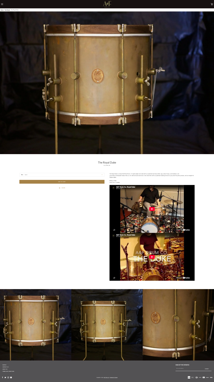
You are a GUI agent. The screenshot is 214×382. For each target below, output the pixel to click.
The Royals (7, 10)
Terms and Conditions (8, 371)
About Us (5, 369)
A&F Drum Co (106, 377)
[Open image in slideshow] (107, 82)
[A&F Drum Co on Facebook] (2, 377)
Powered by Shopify (114, 377)
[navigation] (2, 4)
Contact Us (6, 367)
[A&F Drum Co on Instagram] (8, 377)
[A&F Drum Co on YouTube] (11, 377)
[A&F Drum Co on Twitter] (5, 377)
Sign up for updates (182, 365)
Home (2, 10)
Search (4, 364)
